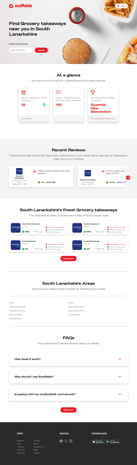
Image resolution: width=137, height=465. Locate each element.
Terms (36, 443)
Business (21, 453)
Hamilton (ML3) (15, 314)
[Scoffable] (20, 7)
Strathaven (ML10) (17, 310)
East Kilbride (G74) (76, 306)
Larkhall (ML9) (15, 318)
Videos (37, 453)
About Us (21, 450)
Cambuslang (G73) (17, 306)
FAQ (19, 443)
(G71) (11, 303)
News (36, 450)
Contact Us (38, 447)
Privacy (37, 440)
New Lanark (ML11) (76, 310)
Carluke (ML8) (74, 314)
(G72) (70, 303)
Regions (20, 440)
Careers (20, 447)
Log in (123, 6)
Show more (68, 258)
